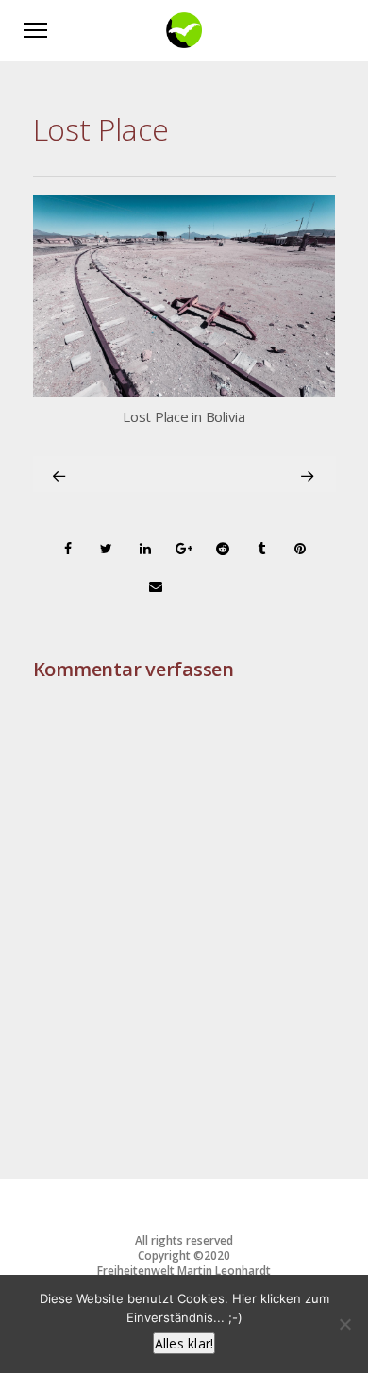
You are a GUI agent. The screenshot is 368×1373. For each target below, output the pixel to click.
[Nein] (344, 1323)
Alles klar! (184, 1343)
